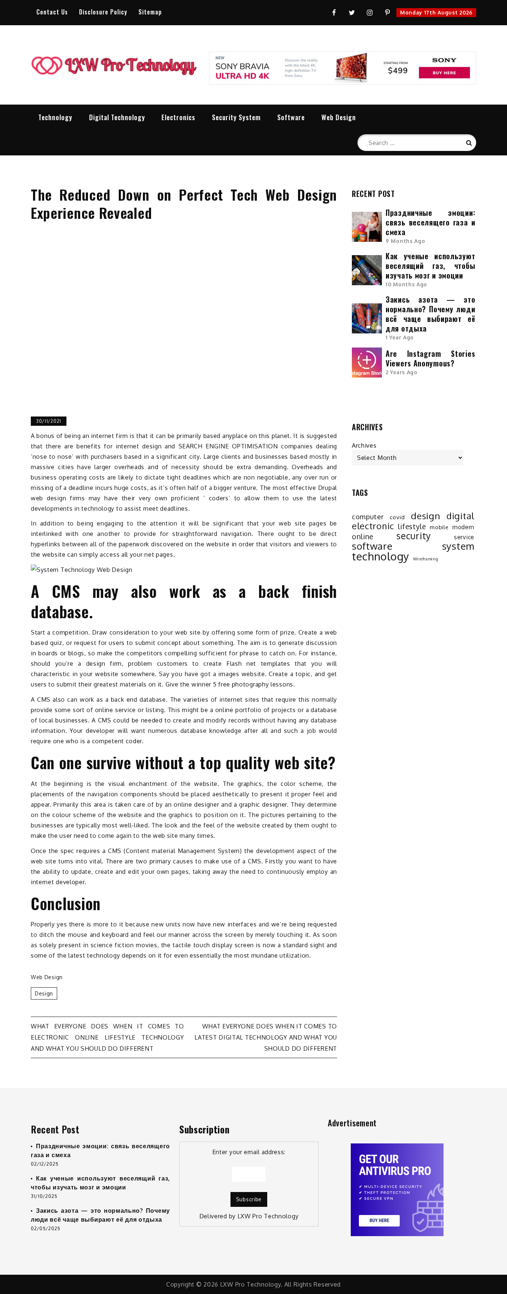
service (464, 537)
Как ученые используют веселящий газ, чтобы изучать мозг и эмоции (430, 265)
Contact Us (52, 11)
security (413, 535)
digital (460, 515)
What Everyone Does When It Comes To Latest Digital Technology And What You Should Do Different (265, 1037)
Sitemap (150, 11)
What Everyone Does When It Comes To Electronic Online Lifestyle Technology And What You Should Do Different (107, 1037)
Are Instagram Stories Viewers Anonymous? (430, 358)
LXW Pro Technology (268, 1216)
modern (463, 527)
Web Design (338, 117)
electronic (373, 525)
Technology (55, 117)
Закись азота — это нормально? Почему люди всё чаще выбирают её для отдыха (430, 314)
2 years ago (402, 372)
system (458, 545)
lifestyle (412, 526)
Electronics (178, 117)
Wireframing (425, 559)
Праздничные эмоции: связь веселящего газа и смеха (430, 222)
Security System (236, 117)
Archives (364, 445)
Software (291, 117)
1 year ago (400, 337)
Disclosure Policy (103, 11)
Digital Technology (117, 117)
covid (397, 517)
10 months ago (406, 284)
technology (380, 556)
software (372, 545)
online (362, 536)
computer (368, 516)
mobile (439, 527)
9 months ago (405, 241)
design (44, 993)
